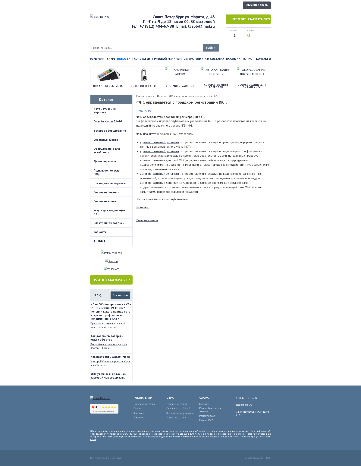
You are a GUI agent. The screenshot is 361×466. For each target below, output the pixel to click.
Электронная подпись (109, 223)
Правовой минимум (167, 59)
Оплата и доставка (210, 59)
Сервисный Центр (106, 139)
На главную (102, 5)
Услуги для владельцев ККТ (109, 212)
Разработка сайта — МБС (257, 458)
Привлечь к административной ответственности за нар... (107, 325)
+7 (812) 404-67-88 (157, 26)
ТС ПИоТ (248, 59)
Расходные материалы (110, 183)
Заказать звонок (227, 5)
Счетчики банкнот (106, 192)
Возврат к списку (147, 220)
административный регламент (159, 142)
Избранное (155, 5)
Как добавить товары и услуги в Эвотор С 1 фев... (108, 346)
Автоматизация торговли (105, 110)
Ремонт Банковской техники (210, 410)
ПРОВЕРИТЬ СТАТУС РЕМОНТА (111, 280)
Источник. (142, 207)
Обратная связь (257, 5)
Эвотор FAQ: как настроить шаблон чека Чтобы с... (110, 363)
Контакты (263, 59)
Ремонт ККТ (206, 420)
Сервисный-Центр (176, 404)
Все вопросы (120, 295)
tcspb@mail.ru (201, 26)
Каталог (106, 99)
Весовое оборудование (110, 130)
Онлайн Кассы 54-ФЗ (108, 121)
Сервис (189, 59)
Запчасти (100, 232)
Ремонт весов (207, 415)
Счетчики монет (105, 201)
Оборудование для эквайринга (107, 150)
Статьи (145, 59)
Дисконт (138, 417)
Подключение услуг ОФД (107, 172)
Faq (135, 59)
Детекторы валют (106, 161)
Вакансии (233, 59)
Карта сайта (129, 5)
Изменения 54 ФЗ (102, 59)
